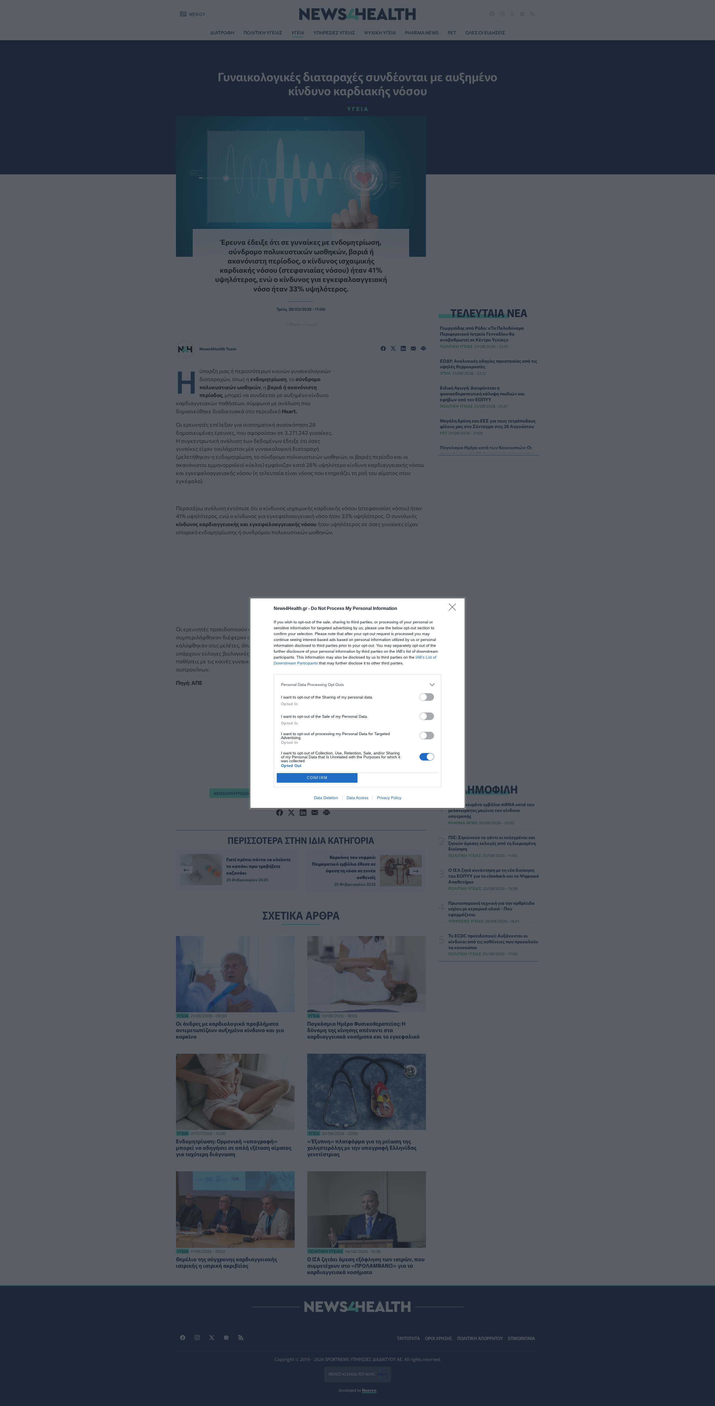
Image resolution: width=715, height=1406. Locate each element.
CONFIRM (317, 778)
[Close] (454, 609)
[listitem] (357, 685)
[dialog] (357, 703)
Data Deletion (326, 797)
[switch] (427, 697)
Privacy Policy (389, 797)
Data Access (357, 797)
